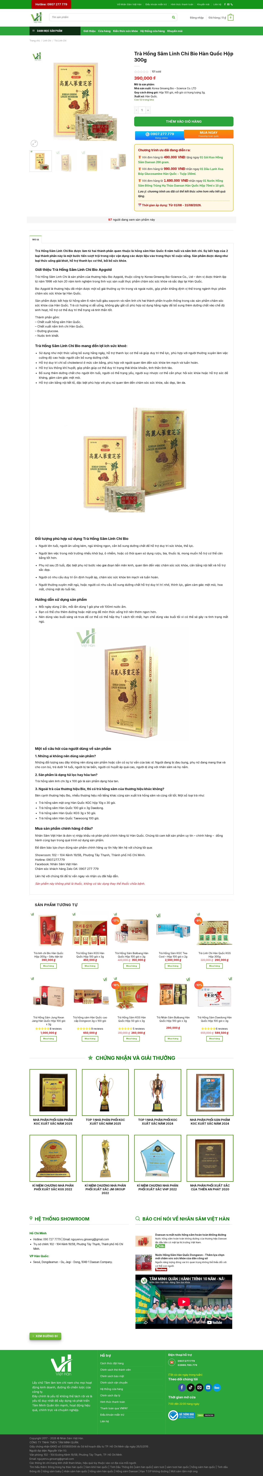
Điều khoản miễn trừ (156, 4)
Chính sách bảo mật (112, 1376)
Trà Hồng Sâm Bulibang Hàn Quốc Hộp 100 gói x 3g (131, 955)
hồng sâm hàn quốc (203, 1467)
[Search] (173, 17)
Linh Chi (47, 40)
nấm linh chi (193, 251)
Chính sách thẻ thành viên (115, 1369)
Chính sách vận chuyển (114, 1382)
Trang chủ (35, 40)
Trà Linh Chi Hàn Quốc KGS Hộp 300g (214, 955)
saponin (114, 300)
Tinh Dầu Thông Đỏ (121, 1467)
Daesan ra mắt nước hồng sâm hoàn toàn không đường (191, 1234)
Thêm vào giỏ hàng (184, 121)
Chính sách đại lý (110, 1395)
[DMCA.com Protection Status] (205, 1415)
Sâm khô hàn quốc (96, 1467)
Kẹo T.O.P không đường (154, 1471)
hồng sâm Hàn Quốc (149, 251)
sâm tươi (159, 1467)
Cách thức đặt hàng (112, 1363)
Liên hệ (217, 4)
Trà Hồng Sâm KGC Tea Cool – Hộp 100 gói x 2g (173, 955)
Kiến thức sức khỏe (125, 30)
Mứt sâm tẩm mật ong (184, 1471)
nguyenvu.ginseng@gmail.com (90, 1239)
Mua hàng (48, 966)
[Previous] (36, 98)
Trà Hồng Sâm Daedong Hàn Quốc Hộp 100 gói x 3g (214, 1019)
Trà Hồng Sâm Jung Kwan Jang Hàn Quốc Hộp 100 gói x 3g (48, 1021)
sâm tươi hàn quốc (178, 1467)
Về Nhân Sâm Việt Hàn (129, 4)
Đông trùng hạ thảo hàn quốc (65, 1467)
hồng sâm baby (52, 1471)
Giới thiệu (89, 30)
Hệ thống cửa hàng (152, 30)
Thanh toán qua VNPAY (114, 1408)
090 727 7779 (52, 1239)
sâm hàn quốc (143, 1467)
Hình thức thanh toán (182, 4)
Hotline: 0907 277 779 (51, 4)
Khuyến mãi (203, 4)
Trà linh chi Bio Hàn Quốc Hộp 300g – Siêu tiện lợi (48, 955)
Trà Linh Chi (60, 40)
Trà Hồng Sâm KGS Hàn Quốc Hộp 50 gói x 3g (131, 1019)
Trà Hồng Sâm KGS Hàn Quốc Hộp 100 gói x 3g (90, 955)
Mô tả (35, 239)
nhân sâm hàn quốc (75, 1471)
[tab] (36, 239)
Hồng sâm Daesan (127, 1471)
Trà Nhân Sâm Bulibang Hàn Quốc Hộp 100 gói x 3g (173, 1019)
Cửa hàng (104, 30)
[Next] (122, 98)
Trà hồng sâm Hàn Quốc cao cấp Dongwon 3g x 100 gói (90, 1019)
